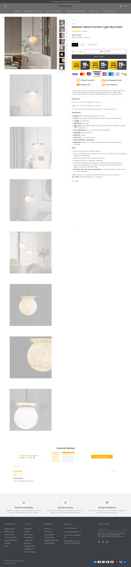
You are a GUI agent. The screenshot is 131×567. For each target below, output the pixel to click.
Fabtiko (74, 23)
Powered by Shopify (9, 563)
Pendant (27, 531)
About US (47, 528)
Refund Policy (9, 531)
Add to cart (105, 51)
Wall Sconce (28, 534)
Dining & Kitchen (30, 546)
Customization (92, 44)
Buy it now (99, 56)
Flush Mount (28, 537)
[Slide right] (76, 228)
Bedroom (27, 543)
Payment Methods (10, 540)
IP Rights (7, 543)
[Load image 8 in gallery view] (62, 60)
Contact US (48, 531)
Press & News (49, 537)
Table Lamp (28, 540)
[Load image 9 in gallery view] (62, 67)
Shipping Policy (9, 528)
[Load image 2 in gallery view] (62, 29)
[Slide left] (48, 228)
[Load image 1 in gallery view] (62, 22)
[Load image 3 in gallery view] (62, 35)
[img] (17, 471)
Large (82, 44)
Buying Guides (49, 543)
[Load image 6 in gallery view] (62, 48)
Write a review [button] (102, 456)
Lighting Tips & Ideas (51, 540)
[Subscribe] (125, 529)
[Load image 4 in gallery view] (62, 41)
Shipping (74, 37)
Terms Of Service (10, 537)
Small (75, 44)
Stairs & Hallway (30, 552)
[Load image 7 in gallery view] (62, 54)
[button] (5, 6)
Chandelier (28, 528)
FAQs (6, 546)
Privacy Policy (9, 534)
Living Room (28, 549)
